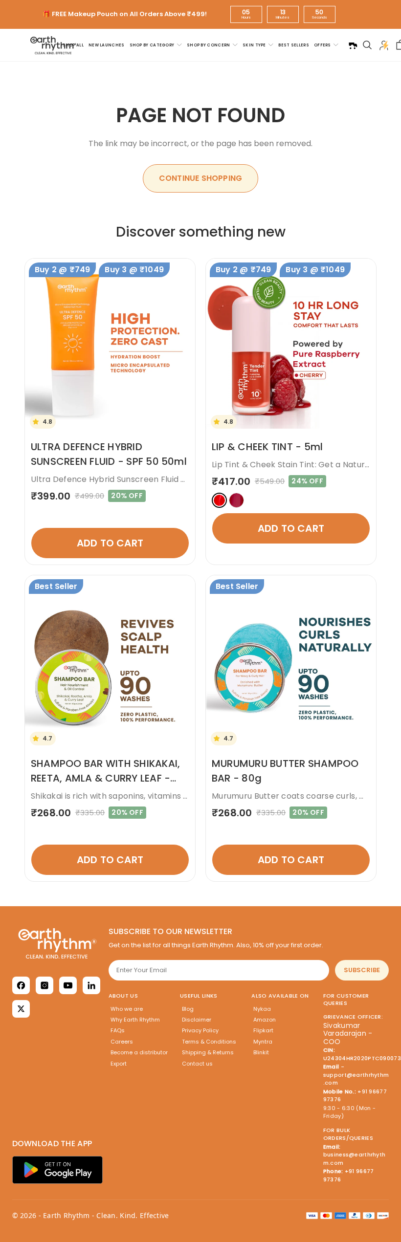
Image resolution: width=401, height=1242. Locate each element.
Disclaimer (196, 1020)
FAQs (118, 1030)
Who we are (127, 1009)
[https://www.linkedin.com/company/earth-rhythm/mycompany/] (91, 985)
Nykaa (262, 1009)
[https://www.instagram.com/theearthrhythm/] (44, 985)
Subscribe (362, 970)
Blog (188, 1009)
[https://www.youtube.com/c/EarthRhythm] (68, 985)
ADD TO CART (110, 543)
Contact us (197, 1064)
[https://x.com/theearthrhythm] (21, 1009)
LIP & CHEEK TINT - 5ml (267, 447)
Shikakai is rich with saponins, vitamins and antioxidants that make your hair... (182, 796)
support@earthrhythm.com (356, 1079)
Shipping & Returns (208, 1052)
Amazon (264, 1020)
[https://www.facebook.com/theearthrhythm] (21, 985)
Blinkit (261, 1052)
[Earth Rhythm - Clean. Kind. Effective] (57, 943)
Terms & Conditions (209, 1042)
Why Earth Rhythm (135, 1020)
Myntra (262, 1042)
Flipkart (263, 1030)
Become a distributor (139, 1052)
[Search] (367, 45)
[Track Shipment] (352, 45)
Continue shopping (200, 178)
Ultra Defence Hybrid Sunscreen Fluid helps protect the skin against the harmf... (189, 479)
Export (119, 1064)
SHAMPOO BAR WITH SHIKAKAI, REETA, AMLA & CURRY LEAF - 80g (105, 778)
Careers (122, 1042)
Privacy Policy (200, 1030)
